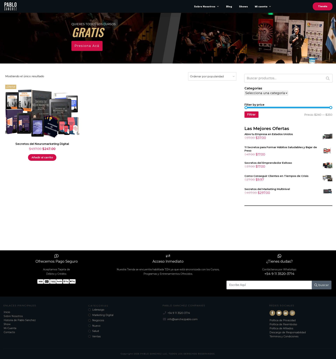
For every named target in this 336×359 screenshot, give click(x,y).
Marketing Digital (102, 315)
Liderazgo (98, 309)
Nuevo (96, 325)
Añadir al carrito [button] (42, 157)
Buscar (328, 78)
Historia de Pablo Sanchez (20, 320)
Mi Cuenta (10, 328)
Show (7, 324)
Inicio (7, 312)
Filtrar (251, 114)
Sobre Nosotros (13, 316)
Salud (95, 331)
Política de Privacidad (283, 320)
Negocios (98, 320)
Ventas (96, 336)
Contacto (9, 332)
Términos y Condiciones (284, 336)
